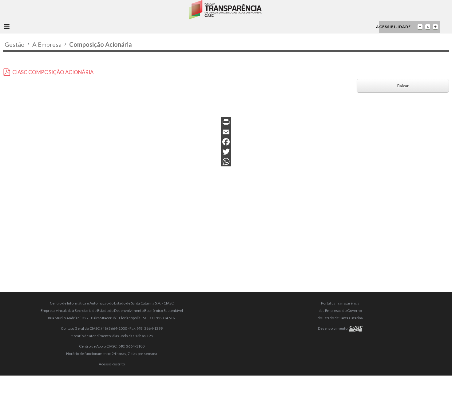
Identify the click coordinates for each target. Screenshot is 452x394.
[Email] (226, 132)
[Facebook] (226, 142)
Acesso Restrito (112, 364)
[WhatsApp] (226, 161)
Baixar (403, 85)
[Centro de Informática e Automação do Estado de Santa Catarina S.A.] (356, 328)
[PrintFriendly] (226, 122)
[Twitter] (226, 152)
